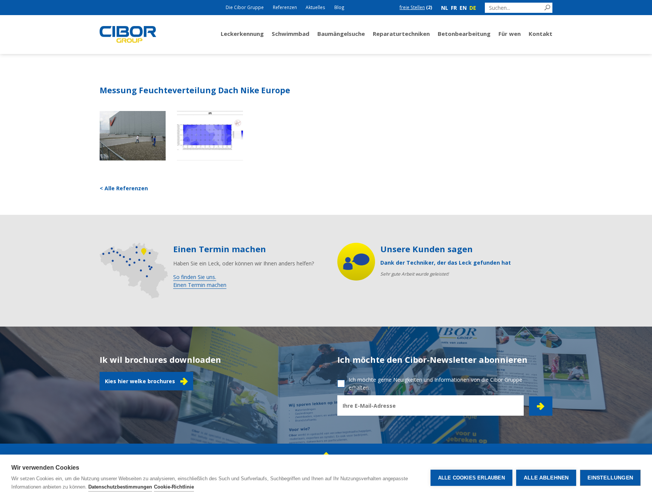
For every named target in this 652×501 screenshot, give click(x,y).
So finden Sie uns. (194, 277)
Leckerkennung (242, 33)
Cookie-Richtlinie (174, 487)
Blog (339, 7)
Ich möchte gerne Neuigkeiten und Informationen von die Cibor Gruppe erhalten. (435, 383)
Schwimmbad (290, 33)
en (463, 7)
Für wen (509, 33)
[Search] (547, 8)
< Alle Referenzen (124, 188)
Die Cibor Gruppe (245, 7)
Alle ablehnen (546, 478)
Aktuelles (315, 7)
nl (444, 7)
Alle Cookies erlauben (471, 478)
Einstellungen (610, 478)
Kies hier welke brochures (140, 381)
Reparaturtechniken (401, 33)
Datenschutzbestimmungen (120, 487)
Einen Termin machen (199, 284)
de (472, 7)
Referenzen (285, 7)
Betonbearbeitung (464, 33)
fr (454, 7)
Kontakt (540, 33)
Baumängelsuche (341, 33)
